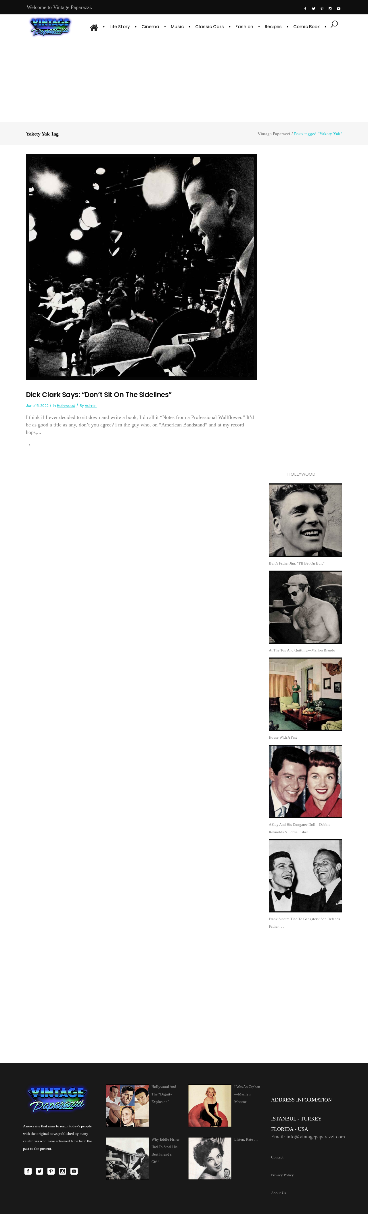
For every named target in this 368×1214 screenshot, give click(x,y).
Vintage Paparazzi (274, 133)
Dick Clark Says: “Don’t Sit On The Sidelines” (99, 394)
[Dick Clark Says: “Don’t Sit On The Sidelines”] (141, 266)
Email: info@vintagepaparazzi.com (308, 1136)
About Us (278, 1193)
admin (91, 405)
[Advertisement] (184, 79)
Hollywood (66, 405)
